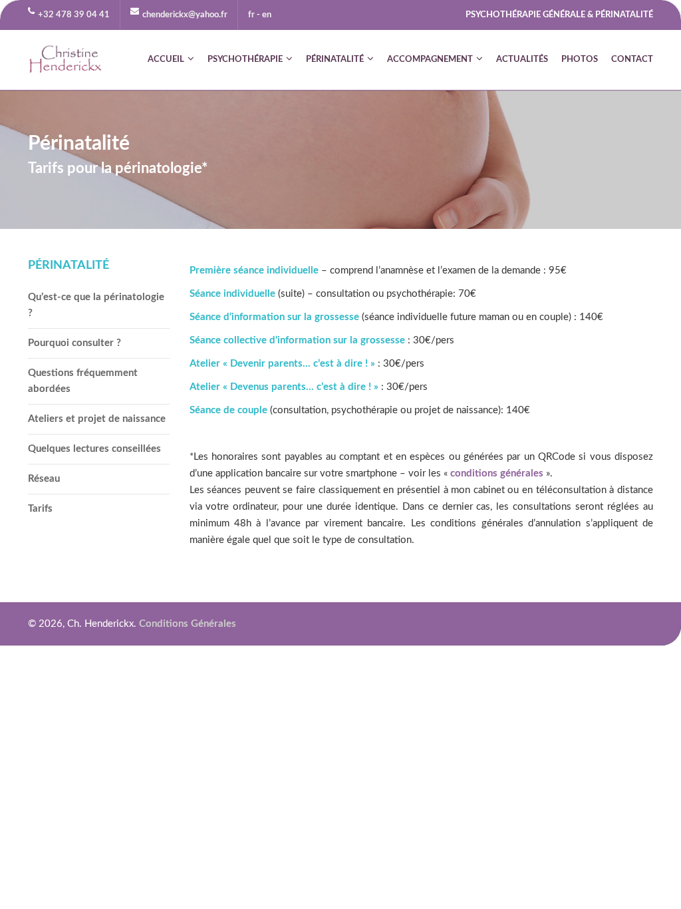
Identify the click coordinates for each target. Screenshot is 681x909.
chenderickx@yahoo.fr (184, 15)
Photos (579, 59)
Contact (632, 59)
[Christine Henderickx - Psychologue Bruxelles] (66, 60)
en (266, 15)
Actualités (522, 59)
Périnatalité (335, 59)
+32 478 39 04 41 (74, 15)
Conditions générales (187, 624)
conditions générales (496, 473)
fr (251, 15)
